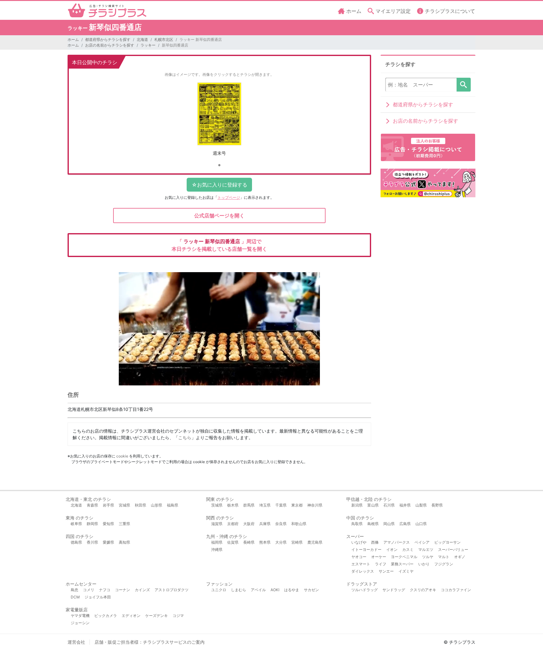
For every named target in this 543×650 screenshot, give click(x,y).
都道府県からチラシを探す (107, 39)
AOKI (275, 589)
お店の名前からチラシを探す (109, 45)
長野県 (437, 505)
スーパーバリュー (453, 549)
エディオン (131, 615)
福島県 (172, 505)
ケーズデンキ (156, 615)
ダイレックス (362, 571)
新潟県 (357, 505)
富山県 (373, 505)
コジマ (178, 615)
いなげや (358, 542)
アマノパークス (396, 542)
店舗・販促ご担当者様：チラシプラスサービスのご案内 (150, 642)
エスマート (360, 564)
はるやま (291, 589)
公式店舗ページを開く (219, 215)
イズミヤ (406, 571)
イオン (392, 549)
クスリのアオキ (423, 589)
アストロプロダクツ (172, 589)
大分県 (281, 542)
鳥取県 (357, 523)
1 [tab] (219, 165)
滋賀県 (216, 523)
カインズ (142, 589)
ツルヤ (427, 556)
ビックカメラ (105, 615)
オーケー (378, 556)
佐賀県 (233, 542)
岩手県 (108, 505)
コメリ (88, 589)
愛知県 (108, 523)
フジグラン (443, 564)
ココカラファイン (456, 589)
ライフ (380, 564)
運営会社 (76, 642)
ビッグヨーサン (447, 542)
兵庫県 (265, 523)
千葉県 (281, 505)
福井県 (405, 505)
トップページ (228, 197)
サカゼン (311, 589)
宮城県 (124, 505)
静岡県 (92, 523)
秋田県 (140, 505)
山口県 (421, 523)
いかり (424, 564)
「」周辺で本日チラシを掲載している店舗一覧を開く (219, 245)
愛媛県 (108, 542)
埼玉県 (265, 505)
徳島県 (76, 542)
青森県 (92, 505)
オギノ (459, 556)
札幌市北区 (163, 39)
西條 (375, 542)
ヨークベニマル (404, 556)
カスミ (408, 549)
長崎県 (249, 542)
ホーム (73, 39)
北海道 (142, 39)
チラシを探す (464, 85)
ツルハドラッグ (364, 589)
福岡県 (216, 542)
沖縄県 (216, 549)
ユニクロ (218, 589)
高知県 (124, 542)
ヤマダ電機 (80, 615)
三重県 (124, 523)
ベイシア (422, 542)
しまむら (238, 589)
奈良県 (281, 523)
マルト (443, 556)
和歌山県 (298, 523)
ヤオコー (358, 556)
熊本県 (265, 542)
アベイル (258, 589)
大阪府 (249, 523)
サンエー (386, 571)
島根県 (373, 523)
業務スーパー (402, 564)
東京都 (297, 505)
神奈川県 (314, 505)
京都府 (233, 523)
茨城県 (216, 505)
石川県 (389, 505)
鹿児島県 (314, 542)
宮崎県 (297, 542)
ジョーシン (80, 622)
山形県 (156, 505)
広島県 (405, 523)
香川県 (92, 542)
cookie (122, 456)
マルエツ (425, 549)
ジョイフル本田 (98, 597)
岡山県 (389, 523)
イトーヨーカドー (366, 549)
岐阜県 (76, 523)
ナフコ (104, 589)
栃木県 (233, 505)
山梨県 (421, 505)
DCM (75, 597)
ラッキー (148, 45)
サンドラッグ (393, 589)
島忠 (74, 589)
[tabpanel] (219, 121)
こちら (184, 437)
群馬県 (249, 505)
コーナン (122, 589)
